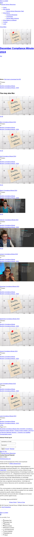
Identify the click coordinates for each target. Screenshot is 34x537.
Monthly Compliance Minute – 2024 (9, 87)
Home (4, 7)
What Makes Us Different (10, 20)
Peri (1, 56)
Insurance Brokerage (11, 14)
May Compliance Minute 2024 (8, 122)
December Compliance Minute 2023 (9, 286)
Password (4, 445)
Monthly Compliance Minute (7, 86)
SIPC (5, 470)
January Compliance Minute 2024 (9, 254)
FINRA (1, 470)
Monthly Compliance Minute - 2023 (9, 293)
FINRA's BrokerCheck (15, 463)
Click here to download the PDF (12, 79)
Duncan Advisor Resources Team (15, 11)
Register (12, 449)
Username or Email (6, 441)
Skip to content (4, 1)
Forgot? (7, 449)
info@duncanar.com (5, 458)
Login (4, 24)
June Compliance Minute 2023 (8, 416)
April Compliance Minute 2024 (8, 156)
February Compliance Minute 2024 (9, 220)
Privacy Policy (13, 502)
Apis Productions (6, 507)
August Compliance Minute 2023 (8, 351)
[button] (0, 514)
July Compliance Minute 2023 (8, 383)
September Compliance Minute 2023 (10, 319)
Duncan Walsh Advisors (12, 18)
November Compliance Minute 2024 (9, 428)
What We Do (6, 13)
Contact (5, 22)
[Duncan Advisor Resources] (8, 4)
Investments (9, 16)
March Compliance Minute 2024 (8, 190)
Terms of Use (21, 502)
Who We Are (6, 9)
